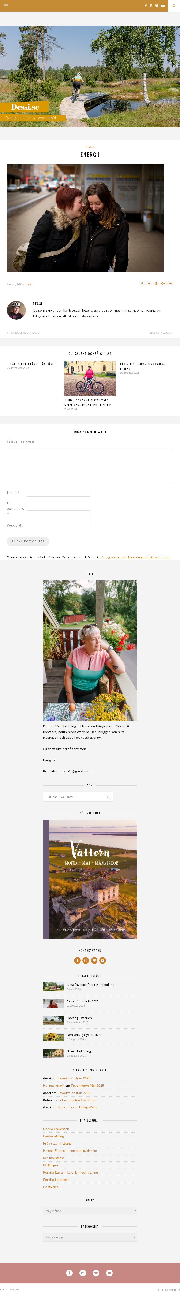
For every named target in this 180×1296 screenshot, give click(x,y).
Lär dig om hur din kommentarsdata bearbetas (135, 557)
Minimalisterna (54, 1158)
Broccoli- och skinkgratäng (77, 1107)
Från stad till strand (57, 1143)
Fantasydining (53, 1136)
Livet (90, 146)
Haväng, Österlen (79, 1018)
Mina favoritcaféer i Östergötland (90, 984)
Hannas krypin (53, 1085)
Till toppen (167, 1290)
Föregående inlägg (24, 333)
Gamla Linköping (79, 1051)
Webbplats (15, 525)
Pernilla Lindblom (56, 1180)
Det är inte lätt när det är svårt (30, 364)
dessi (29, 284)
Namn (13, 492)
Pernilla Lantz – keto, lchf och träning (70, 1172)
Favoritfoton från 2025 (82, 1001)
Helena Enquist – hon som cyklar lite (70, 1150)
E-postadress (15, 508)
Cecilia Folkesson (56, 1129)
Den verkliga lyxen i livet (84, 1035)
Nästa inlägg (160, 333)
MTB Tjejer (51, 1165)
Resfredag (51, 1187)
